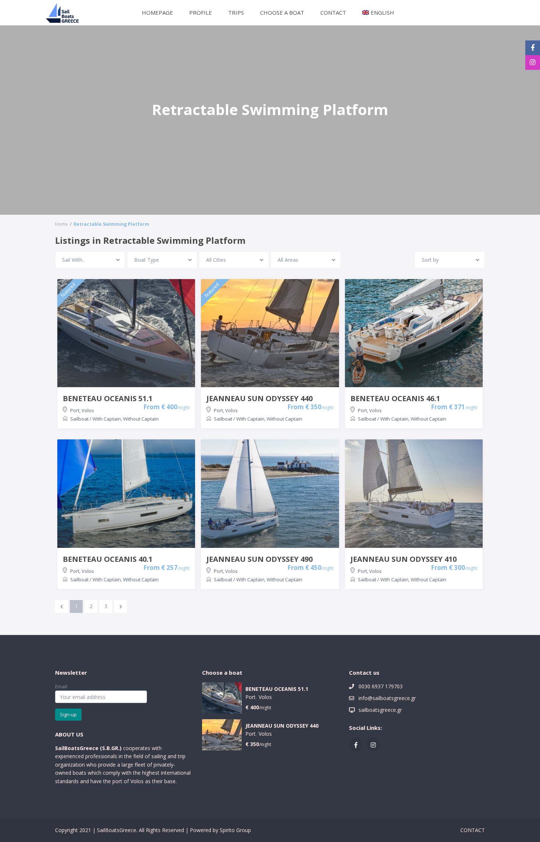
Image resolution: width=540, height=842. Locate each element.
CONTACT (333, 12)
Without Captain (141, 418)
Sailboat (79, 418)
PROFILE (200, 12)
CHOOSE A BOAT (282, 12)
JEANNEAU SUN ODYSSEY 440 (281, 726)
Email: (61, 686)
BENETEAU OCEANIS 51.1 (276, 689)
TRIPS (236, 12)
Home (61, 224)
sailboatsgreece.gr (380, 709)
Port (74, 410)
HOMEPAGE (157, 12)
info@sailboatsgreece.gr (387, 698)
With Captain (107, 418)
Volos (88, 410)
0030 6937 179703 (381, 686)
